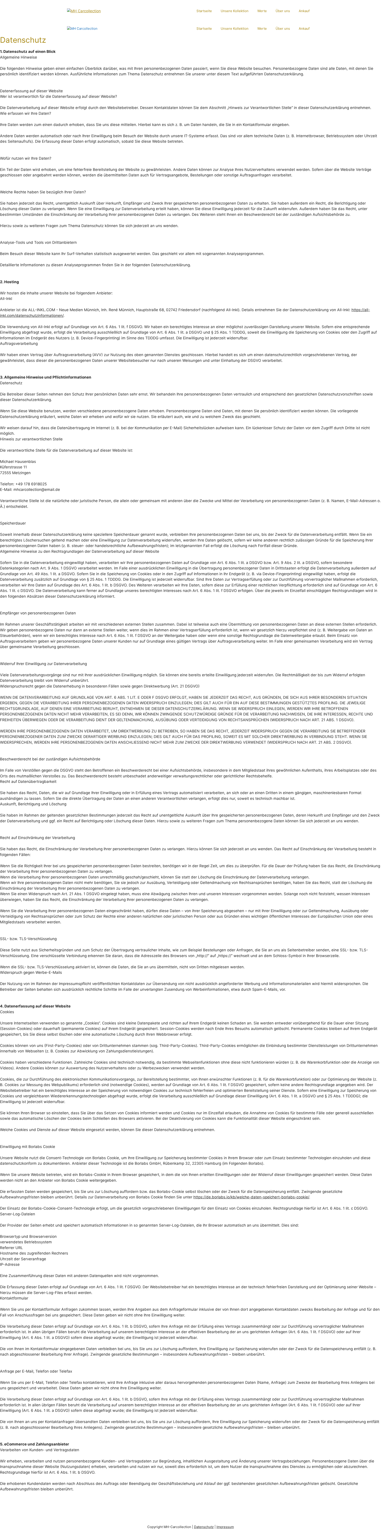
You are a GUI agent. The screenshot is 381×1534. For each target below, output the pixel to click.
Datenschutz (204, 1527)
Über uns (283, 11)
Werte (262, 11)
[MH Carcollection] (97, 28)
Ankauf (304, 11)
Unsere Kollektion (234, 11)
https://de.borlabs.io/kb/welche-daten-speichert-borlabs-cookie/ (251, 1197)
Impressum (225, 1527)
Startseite (204, 11)
